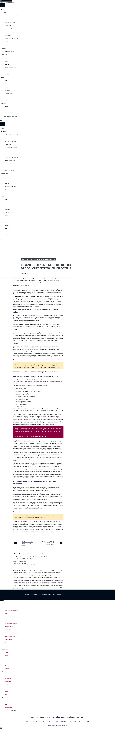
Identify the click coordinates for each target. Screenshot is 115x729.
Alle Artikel (4, 48)
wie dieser (51, 356)
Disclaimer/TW (8, 87)
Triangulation (23, 301)
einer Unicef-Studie (44, 324)
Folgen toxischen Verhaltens (10, 22)
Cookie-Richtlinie (34, 594)
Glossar (6, 57)
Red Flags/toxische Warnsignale (11, 28)
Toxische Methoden (8, 45)
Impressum (59, 594)
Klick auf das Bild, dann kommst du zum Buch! (57, 725)
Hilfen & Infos (5, 54)
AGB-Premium (44, 594)
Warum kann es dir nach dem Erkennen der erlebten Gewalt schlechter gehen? (30, 556)
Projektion (50, 298)
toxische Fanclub (34, 419)
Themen (4, 12)
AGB (39, 594)
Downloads (7, 74)
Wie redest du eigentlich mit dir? (20, 561)
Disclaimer (24, 588)
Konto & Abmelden (8, 113)
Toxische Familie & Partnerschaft (11, 38)
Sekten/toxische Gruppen (10, 32)
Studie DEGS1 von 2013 (36, 508)
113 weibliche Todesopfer (46, 338)
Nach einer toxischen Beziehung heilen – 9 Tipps (27, 543)
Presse (6, 96)
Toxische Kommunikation (10, 41)
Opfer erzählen (8, 25)
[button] (1, 120)
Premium (6, 106)
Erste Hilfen (7, 64)
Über (3, 77)
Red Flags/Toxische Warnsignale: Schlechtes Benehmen (25, 559)
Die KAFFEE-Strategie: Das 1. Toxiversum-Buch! (23, 558)
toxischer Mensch (23, 293)
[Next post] (61, 543)
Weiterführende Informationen (10, 67)
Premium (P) (4, 103)
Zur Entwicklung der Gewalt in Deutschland (27, 355)
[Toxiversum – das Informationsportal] (7, 2)
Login (6, 109)
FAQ (6, 19)
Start (3, 9)
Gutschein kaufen (8, 93)
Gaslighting (47, 296)
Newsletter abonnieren (9, 51)
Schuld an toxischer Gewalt (19, 441)
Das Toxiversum (8, 83)
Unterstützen (7, 90)
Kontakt (6, 100)
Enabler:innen (35, 302)
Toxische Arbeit (8, 35)
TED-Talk (19, 340)
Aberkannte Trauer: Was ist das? (20, 563)
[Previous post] (15, 543)
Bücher (6, 61)
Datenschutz (27, 594)
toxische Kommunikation (48, 259)
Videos (6, 70)
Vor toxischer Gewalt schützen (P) (11, 15)
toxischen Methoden (19, 490)
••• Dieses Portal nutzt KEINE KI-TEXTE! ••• (11, 116)
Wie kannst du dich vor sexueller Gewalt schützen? (24, 564)
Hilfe (61, 587)
